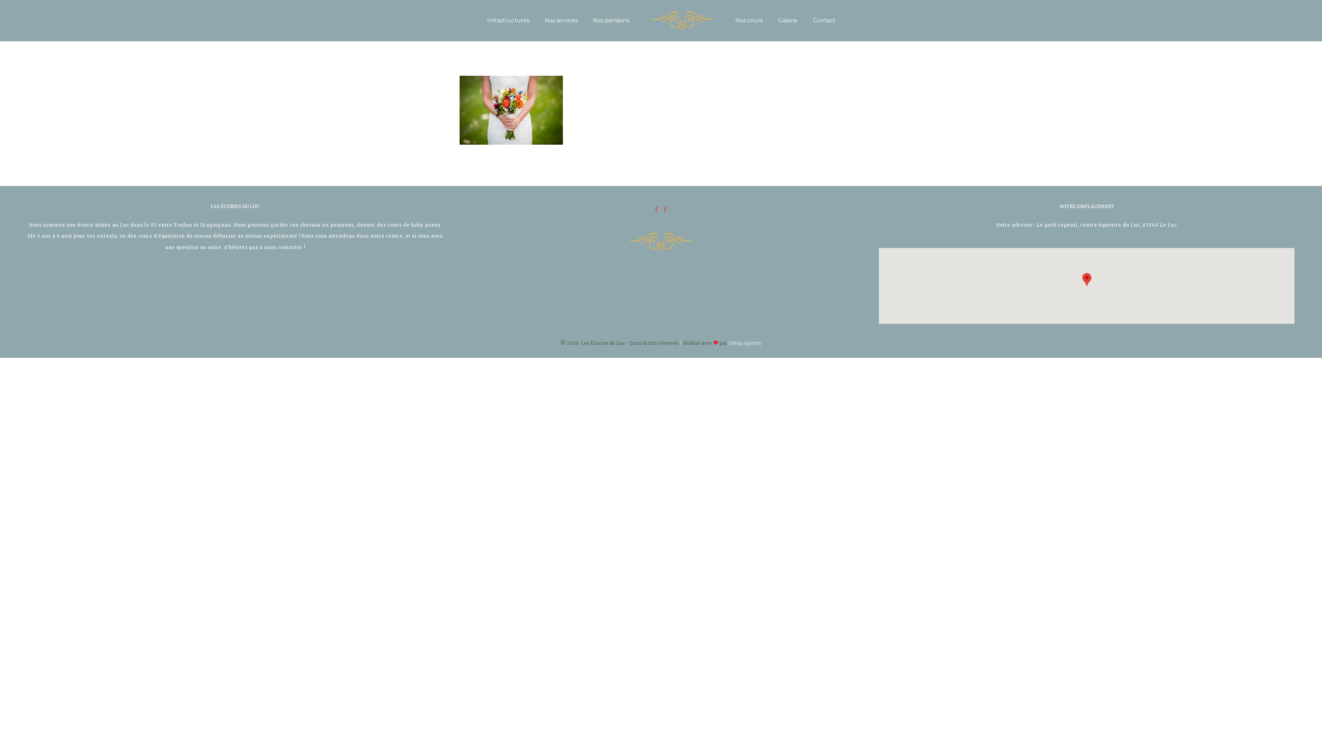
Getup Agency (745, 343)
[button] (1086, 279)
